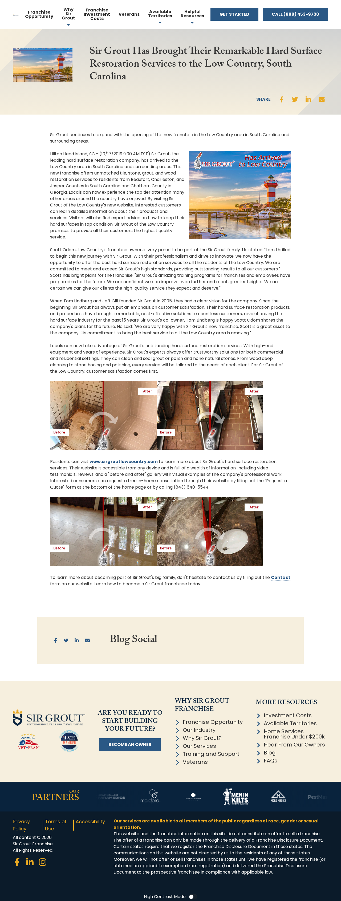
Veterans (195, 762)
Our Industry (199, 730)
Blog (270, 752)
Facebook (281, 99)
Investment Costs (288, 715)
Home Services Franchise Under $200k (294, 734)
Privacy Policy (21, 825)
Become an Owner (130, 744)
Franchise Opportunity (213, 722)
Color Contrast (193, 896)
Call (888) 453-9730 (295, 14)
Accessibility (90, 821)
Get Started (234, 14)
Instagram (42, 862)
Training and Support (211, 754)
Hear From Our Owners (294, 744)
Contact (280, 577)
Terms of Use (56, 825)
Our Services (199, 746)
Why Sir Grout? (202, 738)
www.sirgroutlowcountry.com (124, 461)
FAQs (270, 760)
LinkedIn (308, 99)
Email (321, 99)
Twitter (295, 99)
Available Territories (290, 723)
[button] (192, 14)
